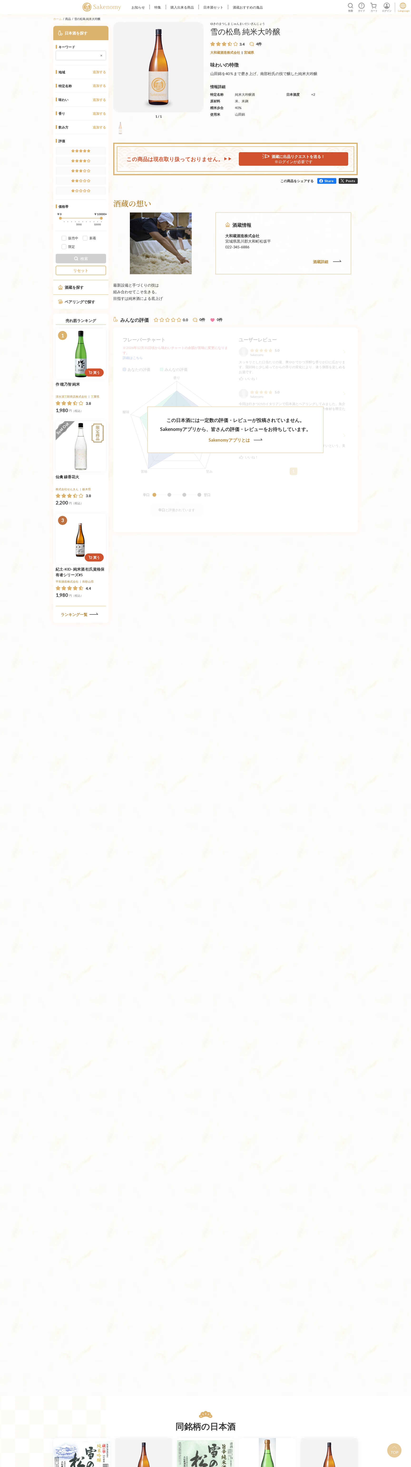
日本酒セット (213, 7)
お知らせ (138, 7)
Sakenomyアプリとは (229, 440)
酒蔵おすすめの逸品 (248, 7)
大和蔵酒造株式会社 (225, 52)
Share (328, 181)
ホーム (57, 19)
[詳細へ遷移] (81, 354)
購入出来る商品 (182, 7)
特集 (157, 7)
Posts (350, 181)
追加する (99, 72)
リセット (80, 270)
